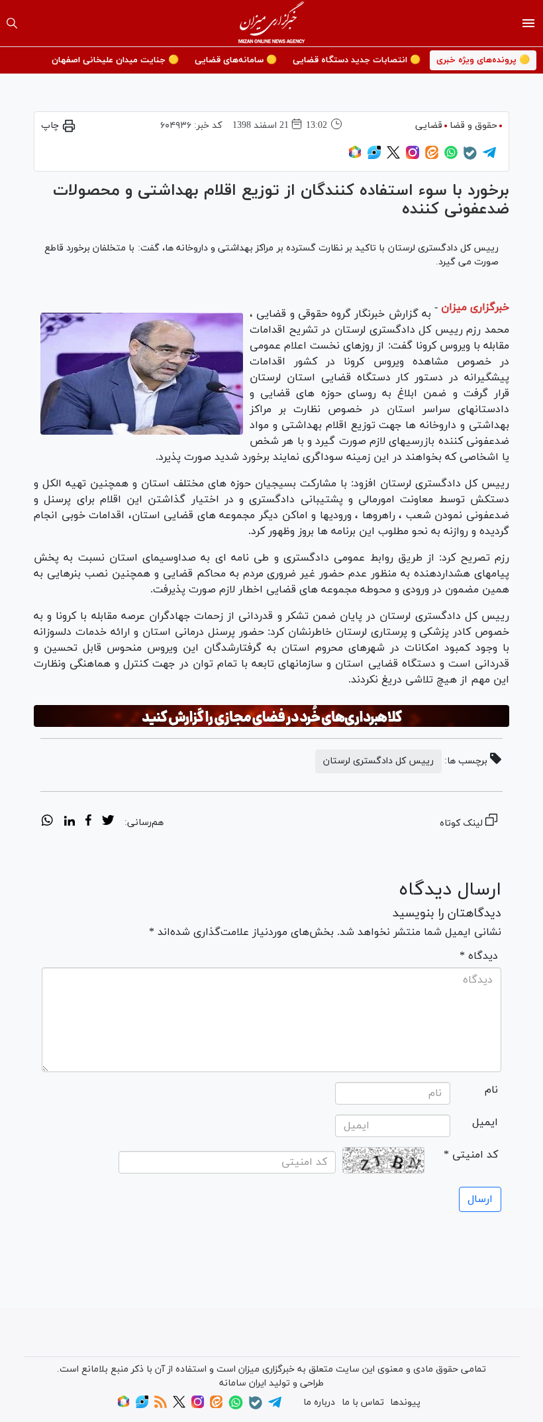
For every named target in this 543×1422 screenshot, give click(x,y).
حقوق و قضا (473, 125)
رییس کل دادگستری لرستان (378, 761)
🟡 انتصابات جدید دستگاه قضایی (356, 60)
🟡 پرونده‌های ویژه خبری (483, 60)
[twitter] (108, 822)
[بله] (470, 157)
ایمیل (485, 1122)
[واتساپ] (451, 156)
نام (491, 1090)
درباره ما (319, 1402)
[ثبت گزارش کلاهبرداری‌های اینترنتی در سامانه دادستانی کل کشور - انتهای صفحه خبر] (271, 716)
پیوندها (405, 1402)
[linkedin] (69, 822)
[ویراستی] (374, 156)
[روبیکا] (355, 156)
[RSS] (160, 1405)
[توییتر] (393, 156)
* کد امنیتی (471, 1155)
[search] (12, 23)
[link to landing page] (272, 23)
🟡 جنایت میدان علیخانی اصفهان (115, 60)
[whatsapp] (47, 822)
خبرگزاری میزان (475, 307)
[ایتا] (431, 156)
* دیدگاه (479, 956)
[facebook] (88, 822)
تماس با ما (363, 1402)
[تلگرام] (489, 156)
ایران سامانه (242, 1383)
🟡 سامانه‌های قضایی (236, 60)
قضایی (428, 125)
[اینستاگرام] (412, 156)
